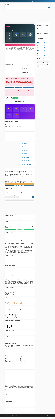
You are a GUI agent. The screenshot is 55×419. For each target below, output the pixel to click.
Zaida (15, 192)
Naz (38, 50)
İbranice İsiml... (46, 28)
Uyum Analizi (45, 1)
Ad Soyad (6, 389)
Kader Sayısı (41, 1)
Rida (20, 192)
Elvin (38, 47)
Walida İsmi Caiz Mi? (24, 147)
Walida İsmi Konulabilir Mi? (25, 146)
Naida (11, 192)
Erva (39, 62)
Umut (38, 55)
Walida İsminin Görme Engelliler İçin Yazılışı (27, 157)
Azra (37, 64)
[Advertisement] (27, 16)
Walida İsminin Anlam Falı (25, 154)
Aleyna (45, 64)
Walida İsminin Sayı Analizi (25, 150)
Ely (44, 47)
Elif (37, 62)
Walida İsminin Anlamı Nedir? (25, 143)
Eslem (40, 64)
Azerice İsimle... (46, 25)
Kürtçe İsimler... (46, 30)
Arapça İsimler (10, 22)
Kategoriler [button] (32, 1)
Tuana (42, 64)
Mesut (45, 53)
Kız (27, 65)
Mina (44, 62)
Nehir (38, 53)
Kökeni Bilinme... (40, 30)
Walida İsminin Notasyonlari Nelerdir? (26, 164)
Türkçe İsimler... (46, 33)
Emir (44, 45)
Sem (44, 55)
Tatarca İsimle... (40, 33)
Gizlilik (49, 415)
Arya (47, 64)
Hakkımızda (44, 415)
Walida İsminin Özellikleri (25, 153)
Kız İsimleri (15, 22)
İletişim (47, 415)
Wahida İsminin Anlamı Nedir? (20, 101)
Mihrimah (47, 62)
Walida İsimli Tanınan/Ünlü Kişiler (26, 160)
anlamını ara (9, 1)
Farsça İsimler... (40, 28)
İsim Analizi (37, 1)
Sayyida (6, 192)
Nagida (9, 192)
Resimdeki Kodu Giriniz (8, 401)
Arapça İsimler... (40, 25)
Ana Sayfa (29, 1)
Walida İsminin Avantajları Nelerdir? (26, 161)
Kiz (44, 42)
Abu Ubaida (23, 192)
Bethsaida (13, 192)
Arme (38, 45)
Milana (45, 50)
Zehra (41, 62)
